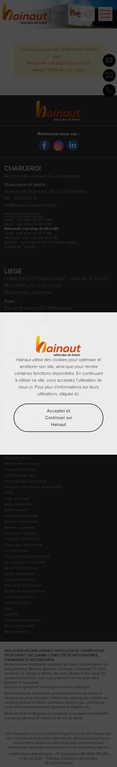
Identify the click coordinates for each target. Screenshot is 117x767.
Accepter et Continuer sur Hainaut (58, 417)
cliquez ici (68, 394)
